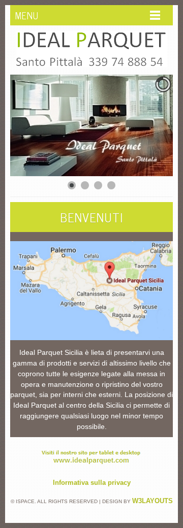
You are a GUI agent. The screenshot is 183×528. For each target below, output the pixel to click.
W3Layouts (152, 501)
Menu (27, 15)
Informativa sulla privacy (92, 482)
